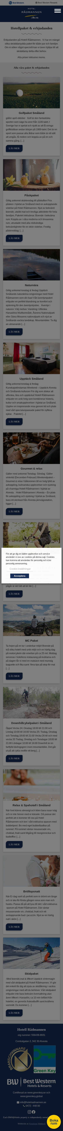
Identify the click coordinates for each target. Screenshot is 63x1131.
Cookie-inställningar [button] (20, 568)
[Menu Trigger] (58, 11)
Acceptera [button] (19, 576)
